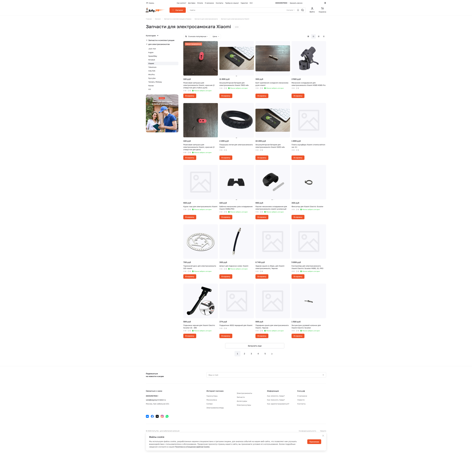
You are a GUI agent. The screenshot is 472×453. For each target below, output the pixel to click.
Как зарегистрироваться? (278, 404)
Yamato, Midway (155, 82)
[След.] (272, 353)
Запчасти (241, 397)
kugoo (150, 52)
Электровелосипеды (215, 408)
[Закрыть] (323, 436)
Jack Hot (152, 49)
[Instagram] (162, 416)
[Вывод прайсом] (323, 36)
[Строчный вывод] (318, 36)
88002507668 (281, 3)
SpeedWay (152, 56)
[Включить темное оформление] (325, 3)
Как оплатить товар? (276, 396)
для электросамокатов (159, 44)
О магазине (302, 396)
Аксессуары (242, 401)
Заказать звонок (296, 3)
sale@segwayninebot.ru (156, 400)
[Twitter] (157, 416)
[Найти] (302, 10)
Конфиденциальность (307, 431)
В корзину (189, 96)
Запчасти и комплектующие (161, 40)
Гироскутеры (212, 396)
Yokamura (152, 67)
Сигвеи (209, 404)
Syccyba (151, 78)
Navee (151, 85)
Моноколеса (211, 400)
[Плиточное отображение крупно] (308, 36)
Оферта (323, 431)
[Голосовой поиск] (298, 10)
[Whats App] (167, 416)
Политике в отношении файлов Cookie (192, 447)
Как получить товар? (276, 400)
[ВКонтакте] (147, 416)
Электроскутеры (244, 405)
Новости (301, 400)
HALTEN (151, 71)
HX (149, 89)
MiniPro (151, 74)
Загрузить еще (255, 346)
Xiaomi (151, 63)
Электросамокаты (244, 393)
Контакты (301, 404)
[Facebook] (152, 416)
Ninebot (151, 60)
